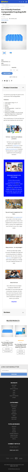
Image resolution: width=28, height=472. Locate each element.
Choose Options (7, 351)
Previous (1, 334)
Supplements (14, 406)
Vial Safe (14, 431)
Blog (14, 392)
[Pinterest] (11, 80)
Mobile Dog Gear (14, 435)
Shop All (14, 408)
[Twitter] (9, 80)
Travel (14, 415)
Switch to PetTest (14, 388)
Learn (14, 390)
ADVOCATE (14, 426)
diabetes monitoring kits (11, 149)
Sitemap (14, 397)
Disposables (14, 413)
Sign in (11, 395)
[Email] (4, 80)
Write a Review (4, 20)
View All (14, 438)
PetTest (14, 428)
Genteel (14, 430)
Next (26, 334)
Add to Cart (20, 353)
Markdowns (14, 417)
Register (16, 395)
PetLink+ (14, 387)
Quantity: (14, 67)
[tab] (14, 87)
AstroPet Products (14, 433)
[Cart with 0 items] (23, 1)
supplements (16, 145)
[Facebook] (2, 80)
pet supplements (18, 217)
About (14, 394)
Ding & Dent (14, 419)
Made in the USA (14, 405)
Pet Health (14, 410)
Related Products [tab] (13, 321)
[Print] (7, 80)
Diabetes (14, 412)
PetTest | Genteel (14, 437)
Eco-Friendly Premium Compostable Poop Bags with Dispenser (21, 346)
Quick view (7, 348)
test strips (8, 258)
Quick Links (14, 385)
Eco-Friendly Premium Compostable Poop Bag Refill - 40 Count (7, 344)
